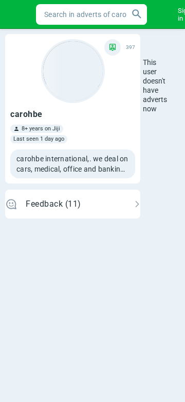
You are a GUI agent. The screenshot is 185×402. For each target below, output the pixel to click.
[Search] (136, 14)
